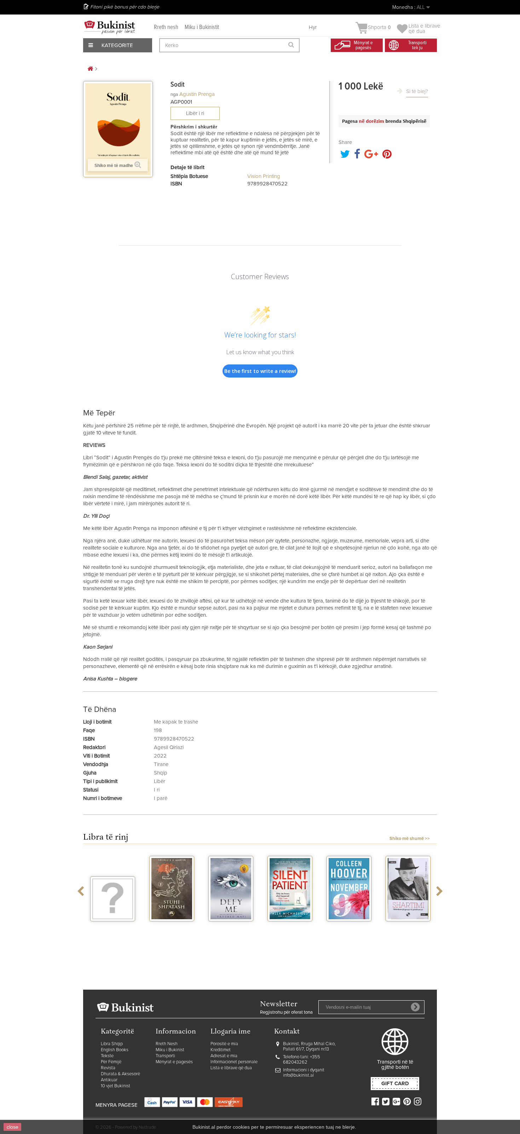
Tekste (107, 1056)
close (12, 1127)
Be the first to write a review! (260, 371)
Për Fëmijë (111, 1062)
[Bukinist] (109, 27)
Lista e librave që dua (231, 1068)
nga (174, 94)
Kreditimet (220, 1050)
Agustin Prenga (197, 94)
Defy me (230, 928)
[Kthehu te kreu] (90, 69)
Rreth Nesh (167, 1044)
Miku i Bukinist (170, 1050)
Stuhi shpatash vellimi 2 (172, 930)
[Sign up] (415, 1007)
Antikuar (109, 1080)
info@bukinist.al (298, 1075)
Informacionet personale (234, 1062)
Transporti (165, 1056)
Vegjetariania (112, 928)
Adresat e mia (223, 1056)
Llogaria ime (230, 1032)
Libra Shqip (112, 1044)
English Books (114, 1050)
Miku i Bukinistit (202, 27)
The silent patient (290, 930)
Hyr (313, 27)
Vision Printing (263, 176)
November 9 (349, 928)
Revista (108, 1068)
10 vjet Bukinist (115, 1086)
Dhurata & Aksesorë (120, 1074)
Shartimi (408, 928)
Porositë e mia (224, 1044)
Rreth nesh (166, 27)
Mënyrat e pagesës (174, 1062)
